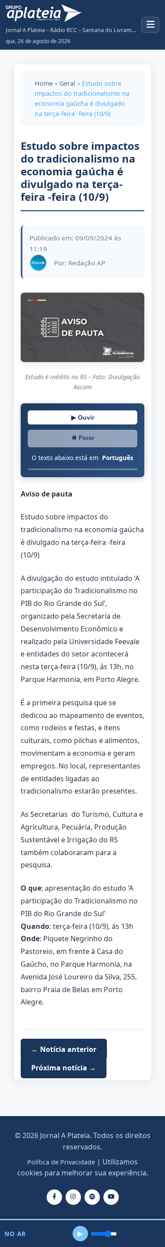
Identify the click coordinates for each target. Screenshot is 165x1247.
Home (44, 83)
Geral (67, 83)
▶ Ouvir (82, 417)
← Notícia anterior (63, 1049)
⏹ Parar (82, 437)
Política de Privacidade (61, 1162)
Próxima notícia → (63, 1068)
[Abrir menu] (150, 25)
